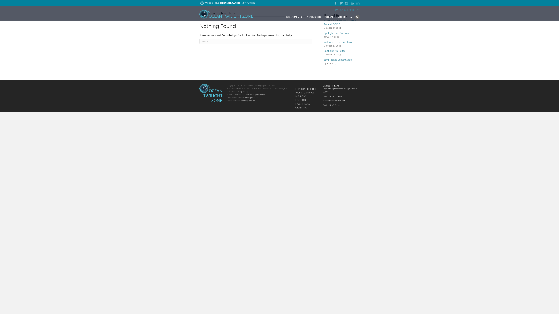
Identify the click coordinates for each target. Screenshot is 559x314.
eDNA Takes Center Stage (338, 59)
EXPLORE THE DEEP (306, 89)
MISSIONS (301, 96)
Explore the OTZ (294, 17)
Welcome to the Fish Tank (338, 42)
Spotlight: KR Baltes (334, 51)
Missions (329, 17)
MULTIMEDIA (302, 103)
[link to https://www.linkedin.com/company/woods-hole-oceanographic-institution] (357, 2)
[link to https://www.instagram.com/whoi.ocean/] (346, 2)
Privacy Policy (242, 91)
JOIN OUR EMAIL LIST (349, 10)
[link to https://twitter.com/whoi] (341, 2)
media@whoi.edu (248, 101)
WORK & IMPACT (304, 92)
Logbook (341, 17)
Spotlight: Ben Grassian (336, 33)
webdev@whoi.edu (251, 98)
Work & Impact (313, 17)
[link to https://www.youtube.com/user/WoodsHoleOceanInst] (352, 2)
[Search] (357, 17)
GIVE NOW (301, 107)
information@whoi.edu (255, 94)
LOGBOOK (301, 100)
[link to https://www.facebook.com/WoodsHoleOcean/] (336, 2)
